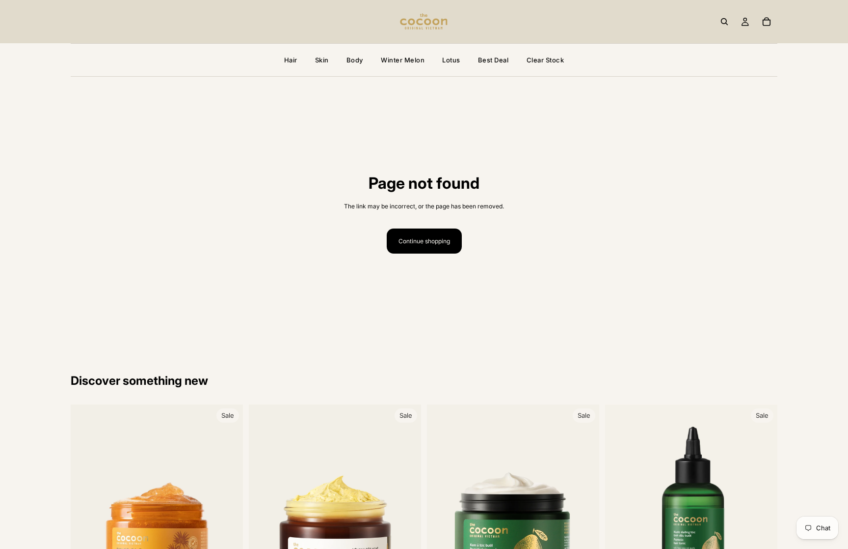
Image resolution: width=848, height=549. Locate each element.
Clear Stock (545, 60)
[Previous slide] (85, 509)
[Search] (724, 21)
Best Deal (493, 60)
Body (354, 60)
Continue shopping (424, 241)
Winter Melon (402, 60)
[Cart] (766, 21)
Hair (290, 60)
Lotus (451, 60)
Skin (322, 60)
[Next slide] (228, 509)
